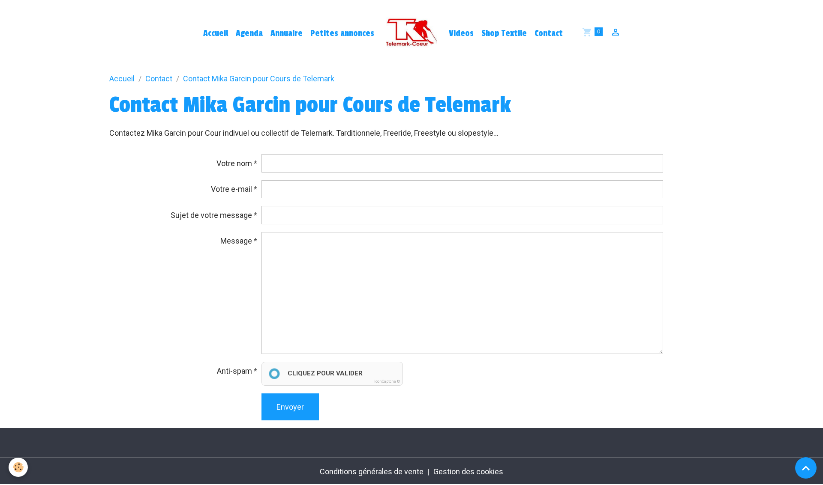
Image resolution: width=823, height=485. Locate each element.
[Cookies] (18, 467)
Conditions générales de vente (372, 471)
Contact (549, 33)
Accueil (215, 33)
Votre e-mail (231, 188)
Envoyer (290, 406)
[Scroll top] (806, 468)
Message (236, 240)
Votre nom (234, 163)
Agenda (249, 33)
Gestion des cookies (468, 471)
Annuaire (286, 33)
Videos (461, 33)
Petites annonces (342, 33)
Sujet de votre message (211, 215)
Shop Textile (504, 33)
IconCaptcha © (387, 381)
